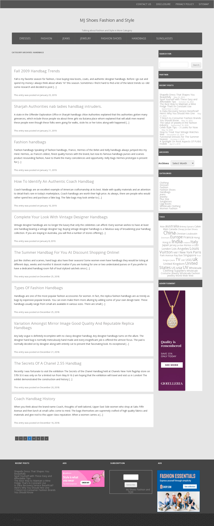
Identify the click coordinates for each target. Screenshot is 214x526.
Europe (176, 237)
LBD (196, 245)
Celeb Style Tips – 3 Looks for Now (179, 127)
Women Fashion (168, 208)
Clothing (164, 182)
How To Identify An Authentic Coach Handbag (54, 181)
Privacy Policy (185, 4)
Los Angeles (180, 248)
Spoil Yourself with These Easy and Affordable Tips (178, 100)
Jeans (66, 38)
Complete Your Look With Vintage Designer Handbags (61, 216)
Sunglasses (164, 38)
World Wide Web (184, 275)
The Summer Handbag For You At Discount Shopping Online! (66, 252)
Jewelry (85, 38)
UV (185, 267)
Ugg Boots (165, 203)
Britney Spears (187, 226)
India (177, 241)
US (173, 268)
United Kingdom (174, 264)
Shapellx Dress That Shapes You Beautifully (31, 472)
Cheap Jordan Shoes (188, 229)
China (169, 233)
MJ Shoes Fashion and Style (107, 20)
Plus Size (164, 199)
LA (192, 245)
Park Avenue (166, 255)
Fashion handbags (30, 141)
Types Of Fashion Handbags (38, 287)
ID (170, 242)
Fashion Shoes (111, 38)
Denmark (165, 238)
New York (186, 252)
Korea (187, 245)
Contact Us (143, 4)
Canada (173, 229)
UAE (183, 260)
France (188, 237)
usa (179, 267)
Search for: (165, 53)
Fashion (46, 38)
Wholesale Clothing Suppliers (182, 269)
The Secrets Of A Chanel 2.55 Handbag (47, 363)
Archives (163, 163)
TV (178, 259)
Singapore (189, 255)
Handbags (139, 38)
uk (195, 259)
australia (172, 226)
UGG (189, 260)
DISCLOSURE (163, 4)
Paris (197, 252)
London (166, 249)
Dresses (25, 38)
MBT (176, 252)
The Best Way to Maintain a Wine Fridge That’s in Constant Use (178, 105)
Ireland (186, 242)
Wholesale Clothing (170, 206)
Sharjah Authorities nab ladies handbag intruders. (58, 106)
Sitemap (204, 4)
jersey (173, 245)
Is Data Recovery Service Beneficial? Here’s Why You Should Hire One (179, 112)
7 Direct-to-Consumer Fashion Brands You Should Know (180, 119)
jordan (180, 245)
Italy (194, 241)
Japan (165, 245)
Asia (162, 226)
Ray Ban (178, 255)
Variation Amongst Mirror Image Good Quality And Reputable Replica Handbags (74, 325)
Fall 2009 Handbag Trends (37, 70)
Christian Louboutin (186, 233)
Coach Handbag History (34, 398)
